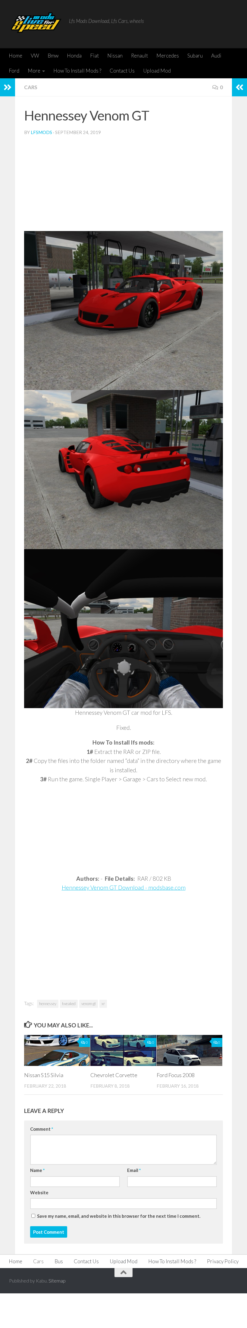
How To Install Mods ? (77, 70)
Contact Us (122, 70)
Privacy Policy (223, 1261)
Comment (41, 1129)
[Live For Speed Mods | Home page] (36, 24)
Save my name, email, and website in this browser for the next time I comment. (118, 1216)
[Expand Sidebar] (7, 87)
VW (35, 55)
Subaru (195, 55)
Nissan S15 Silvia (43, 1075)
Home (15, 55)
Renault (139, 55)
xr (103, 1003)
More (34, 70)
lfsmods (41, 132)
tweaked (69, 1003)
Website (39, 1192)
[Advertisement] (123, 186)
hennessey (47, 1003)
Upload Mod (157, 70)
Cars (30, 87)
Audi (216, 55)
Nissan (115, 55)
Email (134, 1170)
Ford (14, 70)
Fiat (94, 55)
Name (37, 1170)
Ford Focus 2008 (176, 1075)
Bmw (53, 55)
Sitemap (57, 1280)
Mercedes (167, 55)
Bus (59, 1261)
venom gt (88, 1003)
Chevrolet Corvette (113, 1075)
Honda (74, 55)
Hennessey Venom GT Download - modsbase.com (124, 887)
